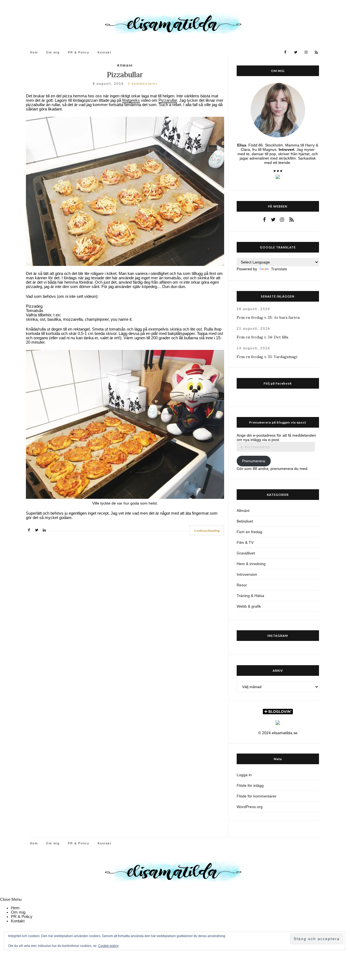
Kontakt (105, 52)
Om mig (53, 52)
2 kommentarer (142, 84)
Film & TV (245, 542)
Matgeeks (131, 100)
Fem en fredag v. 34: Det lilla (262, 337)
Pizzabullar (125, 74)
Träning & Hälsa (250, 595)
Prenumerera (253, 461)
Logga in (244, 775)
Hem (34, 52)
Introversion (247, 574)
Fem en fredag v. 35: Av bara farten (268, 317)
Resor (242, 585)
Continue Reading (206, 530)
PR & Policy (78, 52)
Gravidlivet (246, 553)
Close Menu (11, 899)
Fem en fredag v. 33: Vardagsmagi (267, 356)
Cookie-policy (108, 946)
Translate (279, 269)
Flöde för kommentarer (256, 796)
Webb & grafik (249, 606)
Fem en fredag (249, 532)
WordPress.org (250, 807)
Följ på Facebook (278, 383)
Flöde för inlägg (250, 785)
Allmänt (125, 65)
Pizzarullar (167, 100)
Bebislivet (245, 521)
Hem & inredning (251, 564)
